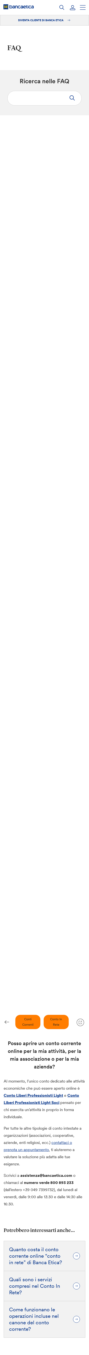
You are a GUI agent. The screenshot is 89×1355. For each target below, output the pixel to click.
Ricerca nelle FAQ (44, 81)
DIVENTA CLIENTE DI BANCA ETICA (41, 20)
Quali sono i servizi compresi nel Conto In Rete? (34, 1286)
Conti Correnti (27, 1022)
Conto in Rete (56, 1022)
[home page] (18, 6)
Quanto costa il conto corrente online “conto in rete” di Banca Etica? (35, 1256)
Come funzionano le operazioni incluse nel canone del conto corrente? (34, 1319)
